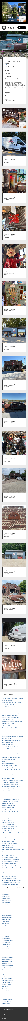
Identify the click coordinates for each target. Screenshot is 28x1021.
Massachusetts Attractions (7, 940)
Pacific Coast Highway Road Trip (9, 818)
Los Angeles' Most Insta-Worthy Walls (10, 782)
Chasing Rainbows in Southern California (10, 727)
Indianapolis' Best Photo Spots (8, 767)
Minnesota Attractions (6, 944)
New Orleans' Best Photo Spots (8, 805)
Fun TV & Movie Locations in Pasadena (10, 750)
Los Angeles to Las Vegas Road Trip (9, 788)
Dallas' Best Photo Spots (7, 738)
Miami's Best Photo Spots (7, 797)
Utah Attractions (5, 988)
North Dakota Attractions (7, 967)
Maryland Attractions (6, 938)
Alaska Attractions (5, 894)
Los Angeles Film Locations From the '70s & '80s (12, 780)
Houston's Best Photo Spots (8, 763)
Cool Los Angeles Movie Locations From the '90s (12, 736)
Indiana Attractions (6, 925)
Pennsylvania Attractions (7, 976)
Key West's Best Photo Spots (8, 774)
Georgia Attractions (6, 911)
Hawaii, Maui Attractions (7, 917)
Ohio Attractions (5, 969)
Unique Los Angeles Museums (8, 872)
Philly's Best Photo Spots (7, 820)
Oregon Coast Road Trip (7, 813)
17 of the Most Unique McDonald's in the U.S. (11, 702)
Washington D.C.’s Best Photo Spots (9, 878)
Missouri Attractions (6, 948)
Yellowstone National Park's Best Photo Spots (11, 880)
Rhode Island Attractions (7, 978)
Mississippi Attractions (6, 946)
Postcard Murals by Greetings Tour (9, 826)
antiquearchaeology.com (10, 93)
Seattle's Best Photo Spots (7, 845)
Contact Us (4, 1018)
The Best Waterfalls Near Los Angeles (10, 861)
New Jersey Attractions (6, 959)
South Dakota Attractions (7, 982)
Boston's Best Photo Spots (7, 719)
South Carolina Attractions (7, 980)
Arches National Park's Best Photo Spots (10, 706)
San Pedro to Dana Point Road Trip (9, 843)
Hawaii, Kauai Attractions (7, 915)
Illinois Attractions (5, 923)
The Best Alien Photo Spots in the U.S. (10, 857)
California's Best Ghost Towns (8, 725)
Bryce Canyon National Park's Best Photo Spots (12, 721)
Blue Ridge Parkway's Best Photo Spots (10, 717)
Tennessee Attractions (6, 984)
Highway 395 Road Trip (7, 761)
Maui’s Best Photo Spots (7, 792)
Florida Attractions (5, 908)
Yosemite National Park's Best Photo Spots (11, 882)
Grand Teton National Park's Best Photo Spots (11, 755)
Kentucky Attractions (6, 932)
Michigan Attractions (6, 942)
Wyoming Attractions (6, 1003)
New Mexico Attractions (7, 961)
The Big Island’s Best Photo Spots (9, 863)
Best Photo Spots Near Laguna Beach (10, 715)
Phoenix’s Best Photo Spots (8, 822)
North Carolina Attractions (7, 965)
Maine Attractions (5, 936)
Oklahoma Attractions (6, 971)
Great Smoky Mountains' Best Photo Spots (11, 757)
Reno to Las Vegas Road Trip (8, 828)
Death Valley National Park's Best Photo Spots (11, 740)
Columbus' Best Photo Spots (8, 732)
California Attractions (6, 900)
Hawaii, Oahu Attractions (7, 919)
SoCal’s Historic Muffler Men (8, 855)
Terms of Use (4, 1016)
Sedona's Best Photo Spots (7, 847)
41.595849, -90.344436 (10, 68)
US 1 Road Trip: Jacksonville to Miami (10, 874)
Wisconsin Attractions (6, 1001)
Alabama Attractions (6, 892)
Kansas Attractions (6, 929)
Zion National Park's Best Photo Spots (10, 884)
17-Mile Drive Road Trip (7, 700)
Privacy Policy (5, 1014)
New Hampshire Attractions (7, 957)
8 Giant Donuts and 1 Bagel (8, 704)
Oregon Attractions (6, 974)
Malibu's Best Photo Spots (7, 790)
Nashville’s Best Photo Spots (8, 803)
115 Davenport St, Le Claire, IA (11, 64)
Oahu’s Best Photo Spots (7, 809)
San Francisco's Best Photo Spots (9, 839)
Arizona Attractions (6, 896)
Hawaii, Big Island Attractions (8, 913)
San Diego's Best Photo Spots (8, 837)
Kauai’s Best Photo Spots (7, 771)
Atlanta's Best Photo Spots (7, 708)
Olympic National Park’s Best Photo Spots (11, 811)
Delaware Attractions (6, 906)
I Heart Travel (5, 1011)
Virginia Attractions (6, 992)
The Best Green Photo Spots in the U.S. (10, 859)
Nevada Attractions (6, 955)
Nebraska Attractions (6, 953)
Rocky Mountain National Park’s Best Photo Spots (12, 832)
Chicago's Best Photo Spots (8, 729)
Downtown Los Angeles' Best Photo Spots (11, 746)
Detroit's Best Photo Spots (7, 744)
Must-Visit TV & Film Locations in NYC (10, 801)
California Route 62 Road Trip (8, 723)
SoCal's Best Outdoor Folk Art (8, 853)
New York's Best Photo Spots (8, 807)
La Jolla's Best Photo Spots (7, 776)
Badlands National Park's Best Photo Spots (11, 713)
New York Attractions (6, 963)
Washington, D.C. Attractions (8, 997)
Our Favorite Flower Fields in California (10, 816)
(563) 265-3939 (8, 97)
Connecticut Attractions (7, 904)
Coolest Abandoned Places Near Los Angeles (11, 734)
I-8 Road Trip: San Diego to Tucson (9, 765)
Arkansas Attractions (6, 898)
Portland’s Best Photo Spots (8, 824)
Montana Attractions (6, 950)
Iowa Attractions (5, 927)
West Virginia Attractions (7, 999)
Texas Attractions (5, 986)
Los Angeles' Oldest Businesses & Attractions (11, 786)
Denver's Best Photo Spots (7, 742)
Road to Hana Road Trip (7, 830)
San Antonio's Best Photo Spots (8, 834)
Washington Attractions (6, 995)
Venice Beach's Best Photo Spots (9, 876)
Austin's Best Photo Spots (7, 711)
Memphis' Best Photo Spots (8, 795)
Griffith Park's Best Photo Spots (8, 759)
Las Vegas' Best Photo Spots (8, 778)
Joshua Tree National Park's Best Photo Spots (11, 769)
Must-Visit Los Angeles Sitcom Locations (10, 799)
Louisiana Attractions (6, 934)
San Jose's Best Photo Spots (8, 841)
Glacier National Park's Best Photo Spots (10, 753)
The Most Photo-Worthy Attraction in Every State (12, 867)
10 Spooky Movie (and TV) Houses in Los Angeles (12, 698)
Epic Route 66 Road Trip (7, 748)
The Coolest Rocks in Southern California (10, 865)
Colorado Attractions (6, 902)
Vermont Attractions (6, 990)
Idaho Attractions (5, 921)
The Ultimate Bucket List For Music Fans (10, 869)
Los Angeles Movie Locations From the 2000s (11, 784)
